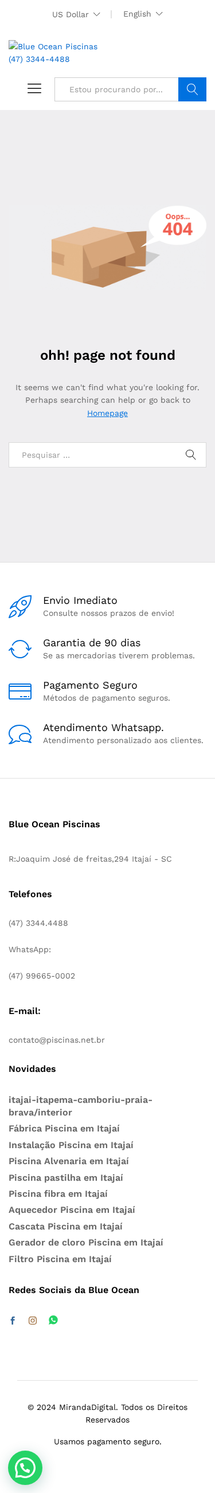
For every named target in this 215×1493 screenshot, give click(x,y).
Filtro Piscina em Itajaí (60, 1259)
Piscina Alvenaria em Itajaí (69, 1161)
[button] (25, 1468)
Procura (192, 89)
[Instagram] (32, 1321)
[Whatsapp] (53, 1321)
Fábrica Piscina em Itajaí (64, 1128)
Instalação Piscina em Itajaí (71, 1145)
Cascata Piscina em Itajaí (66, 1226)
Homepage (107, 413)
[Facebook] (12, 1321)
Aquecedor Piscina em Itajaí (72, 1209)
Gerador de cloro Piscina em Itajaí (86, 1242)
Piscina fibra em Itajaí (58, 1193)
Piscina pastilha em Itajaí (66, 1177)
